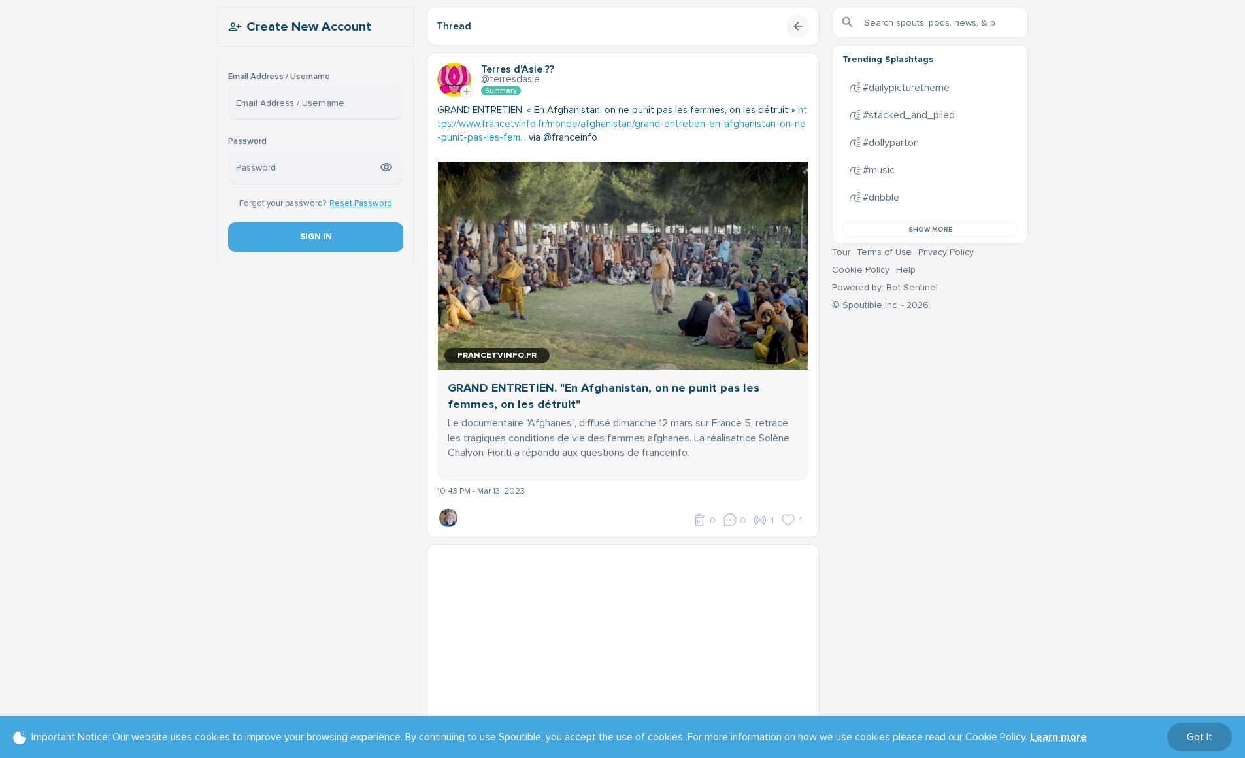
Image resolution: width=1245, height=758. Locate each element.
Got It (1199, 737)
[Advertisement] (622, 636)
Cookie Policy (860, 269)
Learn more (1058, 737)
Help (906, 269)
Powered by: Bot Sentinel (885, 287)
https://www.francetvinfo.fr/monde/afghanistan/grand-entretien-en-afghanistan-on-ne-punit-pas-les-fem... (622, 123)
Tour (841, 252)
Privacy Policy (946, 252)
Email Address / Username (279, 77)
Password (247, 141)
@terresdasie (510, 79)
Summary (501, 90)
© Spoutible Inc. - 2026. (881, 305)
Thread (454, 26)
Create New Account (308, 27)
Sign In (315, 237)
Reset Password (360, 203)
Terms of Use (884, 252)
